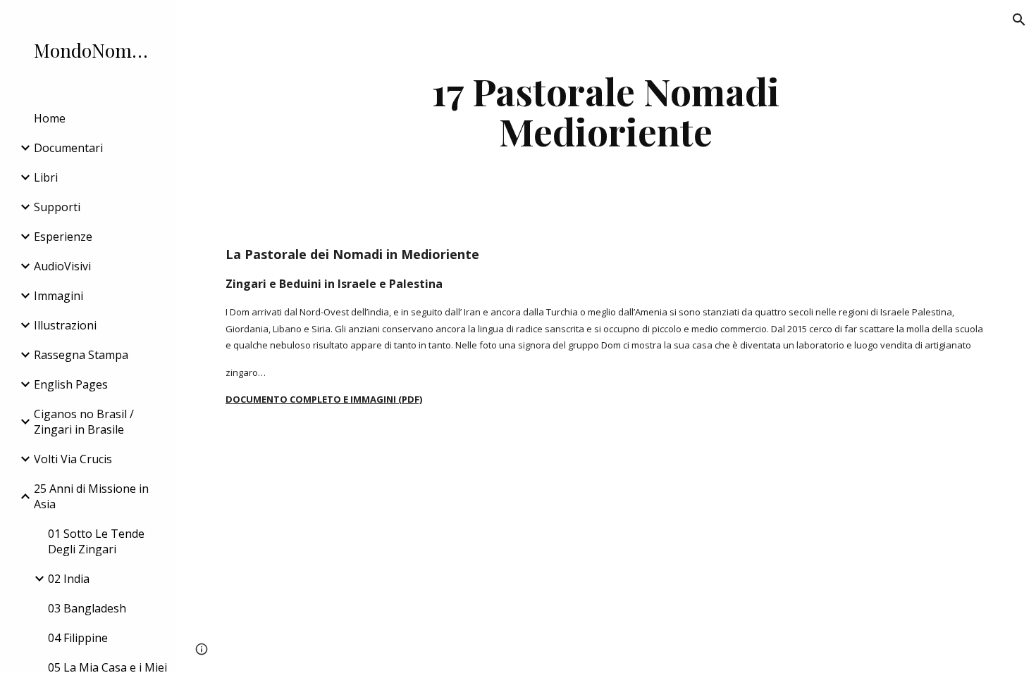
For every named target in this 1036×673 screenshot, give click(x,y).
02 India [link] (69, 578)
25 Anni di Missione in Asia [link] (91, 496)
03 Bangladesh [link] (87, 608)
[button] (1019, 20)
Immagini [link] (58, 295)
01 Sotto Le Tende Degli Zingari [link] (96, 541)
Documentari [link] (68, 148)
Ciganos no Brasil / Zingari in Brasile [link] (84, 421)
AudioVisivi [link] (62, 266)
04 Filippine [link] (78, 638)
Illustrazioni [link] (65, 325)
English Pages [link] (71, 384)
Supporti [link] (57, 207)
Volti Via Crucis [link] (73, 459)
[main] (606, 110)
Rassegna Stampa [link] (81, 355)
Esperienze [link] (63, 236)
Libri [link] (46, 177)
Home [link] (50, 118)
